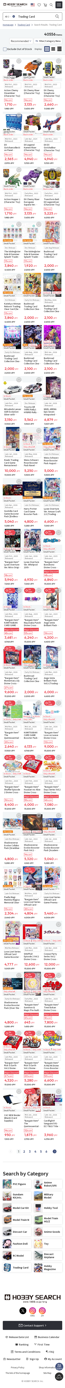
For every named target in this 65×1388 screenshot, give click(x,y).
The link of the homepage (18, 1373)
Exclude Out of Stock (19, 48)
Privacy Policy (17, 1367)
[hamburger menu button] (58, 4)
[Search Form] (51, 5)
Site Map (47, 1373)
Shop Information (47, 1367)
